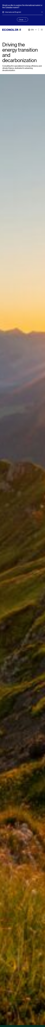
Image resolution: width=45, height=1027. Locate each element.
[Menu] (42, 30)
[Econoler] (11, 29)
